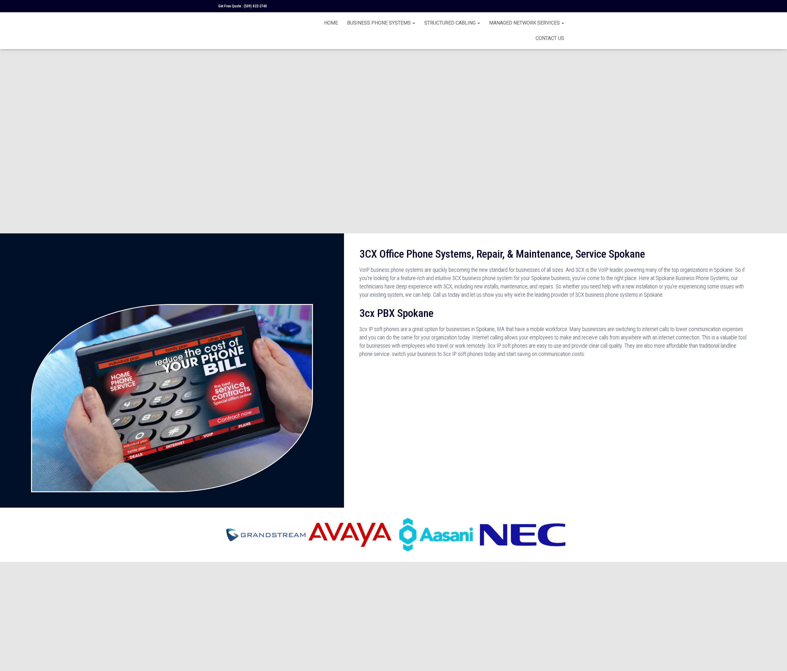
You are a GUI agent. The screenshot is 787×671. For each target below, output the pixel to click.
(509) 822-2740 (255, 6)
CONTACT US (550, 38)
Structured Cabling (450, 23)
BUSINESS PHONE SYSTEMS (379, 23)
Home (331, 23)
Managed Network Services (525, 23)
